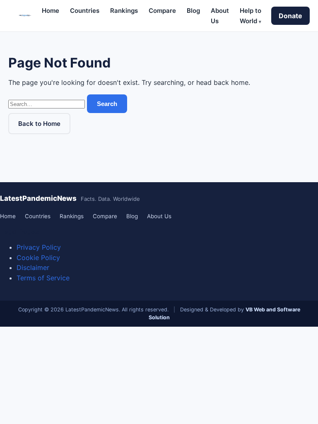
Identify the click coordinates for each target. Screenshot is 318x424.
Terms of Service (43, 278)
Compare (162, 10)
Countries (84, 10)
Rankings (124, 10)
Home (50, 10)
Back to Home (39, 124)
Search (107, 103)
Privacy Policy (39, 247)
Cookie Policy (38, 257)
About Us (159, 216)
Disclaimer (33, 267)
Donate (290, 16)
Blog (193, 10)
